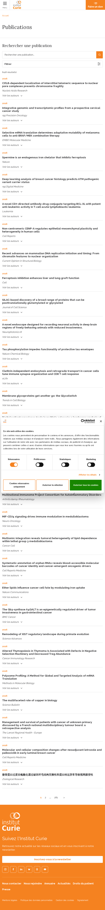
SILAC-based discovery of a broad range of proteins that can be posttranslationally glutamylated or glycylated (43, 301)
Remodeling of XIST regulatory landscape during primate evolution (45, 634)
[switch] (39, 464)
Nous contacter (11, 883)
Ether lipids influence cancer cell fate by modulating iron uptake (43, 587)
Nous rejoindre (33, 883)
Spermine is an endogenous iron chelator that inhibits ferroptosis (44, 157)
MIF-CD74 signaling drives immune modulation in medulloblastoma (45, 516)
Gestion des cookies (65, 900)
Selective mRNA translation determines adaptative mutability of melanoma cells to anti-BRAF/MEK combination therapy (51, 134)
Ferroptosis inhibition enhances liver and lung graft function (40, 277)
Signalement (82, 900)
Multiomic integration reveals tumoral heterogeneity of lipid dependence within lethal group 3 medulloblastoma (49, 540)
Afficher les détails (88, 475)
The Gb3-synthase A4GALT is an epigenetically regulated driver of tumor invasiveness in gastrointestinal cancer (49, 611)
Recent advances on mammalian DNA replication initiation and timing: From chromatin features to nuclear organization (50, 255)
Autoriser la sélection (52, 485)
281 (56, 797)
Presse (6, 889)
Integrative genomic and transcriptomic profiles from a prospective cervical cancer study (51, 109)
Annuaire (49, 883)
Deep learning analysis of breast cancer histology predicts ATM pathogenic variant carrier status (50, 181)
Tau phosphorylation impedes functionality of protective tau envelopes (48, 349)
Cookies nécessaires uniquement (19, 485)
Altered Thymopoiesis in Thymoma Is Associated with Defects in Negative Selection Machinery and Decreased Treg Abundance (49, 652)
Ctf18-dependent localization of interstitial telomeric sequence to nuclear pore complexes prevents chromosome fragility (50, 85)
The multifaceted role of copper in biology (29, 700)
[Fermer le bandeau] (101, 421)
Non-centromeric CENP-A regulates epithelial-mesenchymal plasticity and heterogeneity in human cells (50, 230)
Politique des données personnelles (36, 900)
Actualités (64, 883)
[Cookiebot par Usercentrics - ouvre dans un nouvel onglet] (83, 421)
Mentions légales (9, 900)
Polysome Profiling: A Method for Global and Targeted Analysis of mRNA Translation (48, 677)
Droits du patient (83, 883)
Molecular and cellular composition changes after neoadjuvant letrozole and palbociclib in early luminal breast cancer (52, 751)
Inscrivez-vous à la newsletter (52, 859)
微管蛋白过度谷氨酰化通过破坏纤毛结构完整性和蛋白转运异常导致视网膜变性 (47, 774)
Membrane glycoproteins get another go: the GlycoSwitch (39, 395)
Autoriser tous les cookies (85, 485)
